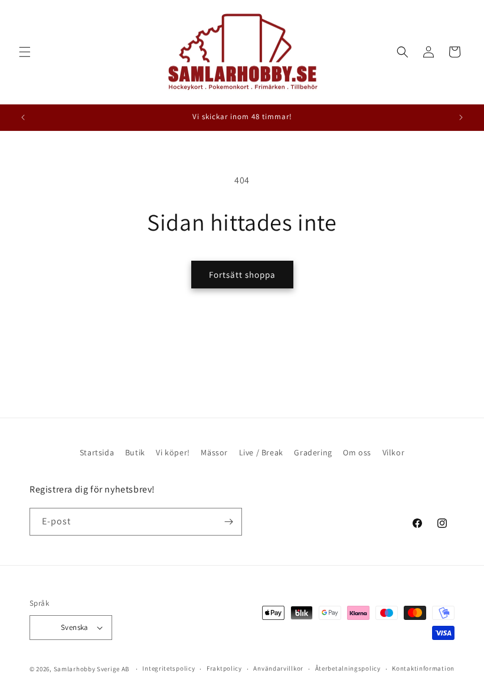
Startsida (97, 452)
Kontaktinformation (423, 668)
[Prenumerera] (228, 522)
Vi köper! (172, 452)
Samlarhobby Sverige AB (91, 669)
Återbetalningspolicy (348, 668)
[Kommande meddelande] (461, 117)
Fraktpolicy (224, 668)
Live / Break (261, 452)
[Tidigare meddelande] (23, 117)
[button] (25, 52)
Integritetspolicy (168, 668)
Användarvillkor (278, 668)
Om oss (357, 452)
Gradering (313, 452)
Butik (135, 452)
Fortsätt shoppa (242, 274)
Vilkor (393, 452)
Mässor (214, 452)
